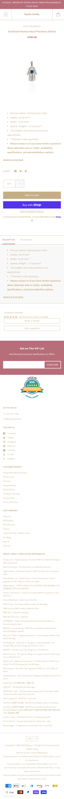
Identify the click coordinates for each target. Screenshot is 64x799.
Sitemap (6, 545)
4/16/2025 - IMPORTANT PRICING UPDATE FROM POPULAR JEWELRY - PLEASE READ (32, 4)
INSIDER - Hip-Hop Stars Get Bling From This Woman (25, 650)
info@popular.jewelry (12, 418)
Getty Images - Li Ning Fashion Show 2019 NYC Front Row (27, 725)
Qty (9, 183)
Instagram (11, 441)
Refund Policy (9, 489)
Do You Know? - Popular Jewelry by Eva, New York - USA (27, 721)
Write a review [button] (32, 320)
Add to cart (32, 195)
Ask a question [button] (32, 328)
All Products (8, 520)
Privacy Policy (9, 498)
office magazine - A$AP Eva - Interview (19, 698)
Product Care (8, 477)
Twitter (10, 437)
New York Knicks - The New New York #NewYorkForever (27, 567)
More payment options (32, 211)
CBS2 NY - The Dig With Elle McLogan (19, 687)
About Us (7, 516)
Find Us (6, 528)
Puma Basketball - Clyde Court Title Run (20, 600)
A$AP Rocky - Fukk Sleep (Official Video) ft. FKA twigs (25, 604)
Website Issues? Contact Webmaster (32, 752)
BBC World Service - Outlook (15, 616)
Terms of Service (10, 502)
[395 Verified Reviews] (32, 400)
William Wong (32, 749)
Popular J (29, 745)
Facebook (11, 433)
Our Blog (7, 537)
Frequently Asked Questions (15, 472)
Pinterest (11, 446)
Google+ (11, 458)
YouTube (11, 450)
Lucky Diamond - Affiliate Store (16, 533)
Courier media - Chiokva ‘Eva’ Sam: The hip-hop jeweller (27, 717)
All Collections (9, 524)
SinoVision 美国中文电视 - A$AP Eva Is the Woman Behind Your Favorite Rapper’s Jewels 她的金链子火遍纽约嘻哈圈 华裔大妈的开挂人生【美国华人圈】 (31, 710)
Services (6, 481)
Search (6, 541)
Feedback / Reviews (11, 493)
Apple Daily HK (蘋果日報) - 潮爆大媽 (18, 683)
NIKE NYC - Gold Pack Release (16, 612)
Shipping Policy (9, 485)
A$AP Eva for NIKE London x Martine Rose (21, 608)
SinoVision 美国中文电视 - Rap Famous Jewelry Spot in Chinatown (30, 702)
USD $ (30, 738)
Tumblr (10, 454)
